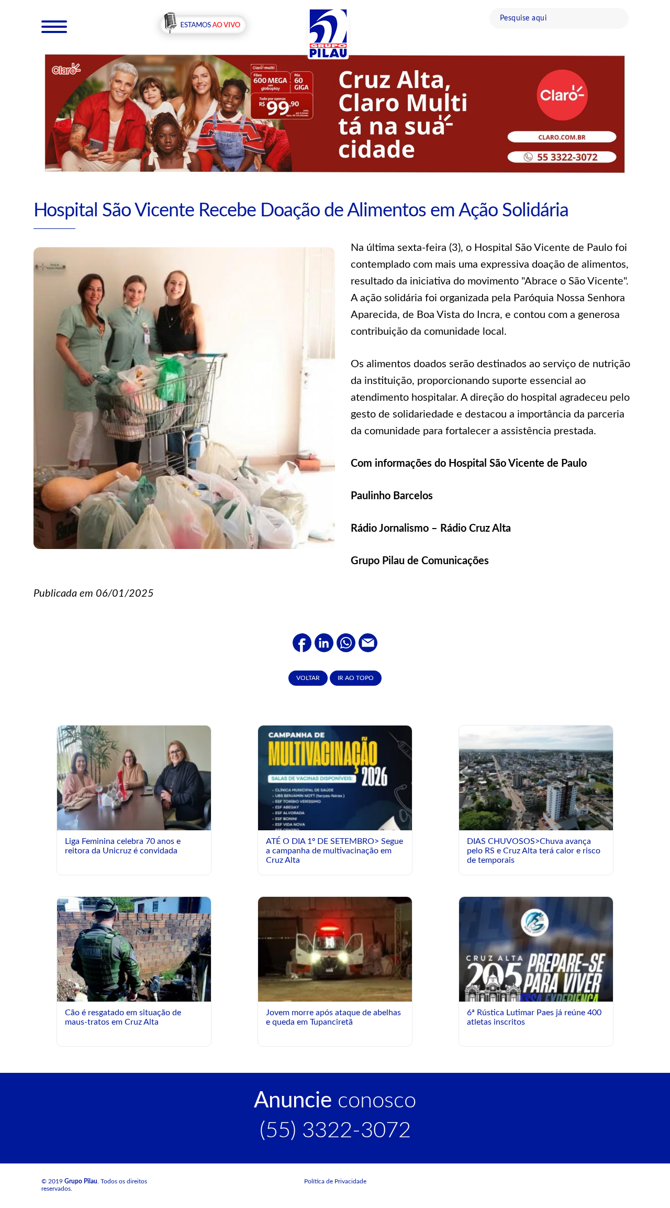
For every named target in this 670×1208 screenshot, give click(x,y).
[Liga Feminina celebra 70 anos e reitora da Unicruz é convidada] (134, 777)
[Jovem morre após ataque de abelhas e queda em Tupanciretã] (335, 949)
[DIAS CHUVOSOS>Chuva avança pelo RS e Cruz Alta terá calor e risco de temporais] (536, 777)
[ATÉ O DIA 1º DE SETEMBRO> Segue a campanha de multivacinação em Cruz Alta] (335, 821)
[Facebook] (302, 642)
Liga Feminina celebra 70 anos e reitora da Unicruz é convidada (123, 846)
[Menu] (54, 26)
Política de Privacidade (335, 1181)
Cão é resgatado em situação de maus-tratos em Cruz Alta (123, 1017)
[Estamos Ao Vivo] (203, 26)
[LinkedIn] (324, 642)
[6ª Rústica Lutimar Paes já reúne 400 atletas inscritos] (536, 984)
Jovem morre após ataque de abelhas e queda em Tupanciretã (333, 1017)
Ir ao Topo (356, 678)
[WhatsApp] (346, 642)
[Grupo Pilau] (328, 33)
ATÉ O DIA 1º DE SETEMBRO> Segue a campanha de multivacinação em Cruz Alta (334, 850)
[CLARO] (335, 113)
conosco (335, 1101)
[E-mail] (368, 642)
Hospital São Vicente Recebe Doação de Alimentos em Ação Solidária (301, 210)
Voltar (308, 678)
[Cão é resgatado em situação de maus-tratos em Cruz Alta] (134, 954)
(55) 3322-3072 (335, 1130)
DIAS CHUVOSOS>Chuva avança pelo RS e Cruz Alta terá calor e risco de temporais (533, 850)
